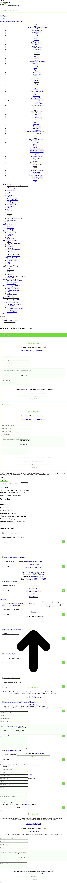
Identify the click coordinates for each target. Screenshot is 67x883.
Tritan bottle (7, 803)
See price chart (15, 331)
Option (2, 477)
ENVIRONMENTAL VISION (33, 591)
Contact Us (19, 21)
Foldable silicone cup (11, 755)
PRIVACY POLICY (33, 564)
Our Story (13, 21)
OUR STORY (33, 588)
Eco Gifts (8, 21)
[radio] (4, 480)
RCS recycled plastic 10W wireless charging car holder (24, 706)
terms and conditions (39, 393)
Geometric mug (8, 585)
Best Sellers (3, 21)
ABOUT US (33, 585)
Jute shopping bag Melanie (13, 537)
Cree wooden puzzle (10, 610)
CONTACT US (33, 597)
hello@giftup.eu (26, 350)
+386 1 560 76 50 (39, 579)
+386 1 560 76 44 (40, 350)
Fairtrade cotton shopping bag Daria (17, 561)
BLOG (33, 594)
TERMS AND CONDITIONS (33, 562)
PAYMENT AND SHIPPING (33, 567)
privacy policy (26, 804)
